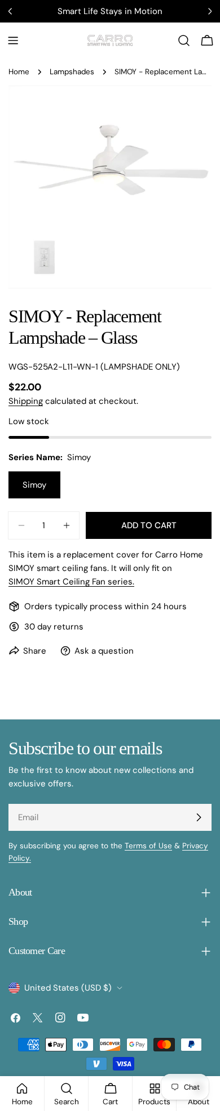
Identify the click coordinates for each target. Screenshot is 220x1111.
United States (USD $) (68, 987)
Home (18, 72)
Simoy (34, 485)
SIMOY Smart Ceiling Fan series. (71, 581)
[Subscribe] (198, 817)
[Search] (184, 40)
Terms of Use (148, 846)
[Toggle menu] (13, 40)
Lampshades (72, 72)
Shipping (25, 401)
